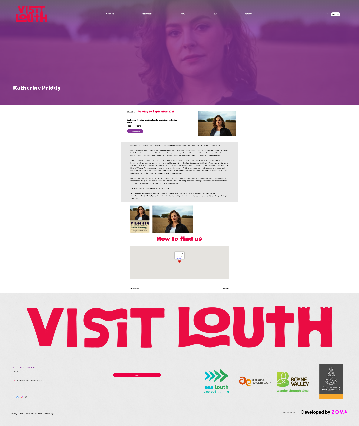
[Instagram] (21, 397)
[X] (25, 397)
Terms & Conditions (33, 413)
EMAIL (15, 372)
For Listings (49, 413)
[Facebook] (17, 397)
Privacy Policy (17, 413)
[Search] (327, 14)
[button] (110, 14)
